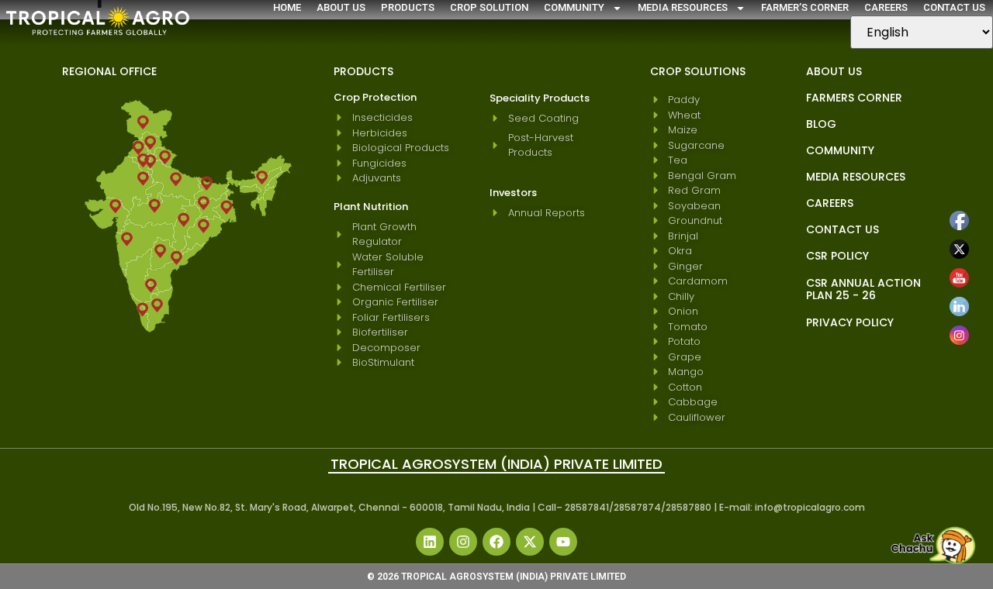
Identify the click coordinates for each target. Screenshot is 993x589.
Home (287, 7)
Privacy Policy (850, 322)
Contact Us (954, 7)
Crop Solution (489, 7)
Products (407, 7)
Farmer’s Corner (805, 7)
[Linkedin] (430, 542)
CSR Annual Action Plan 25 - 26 (863, 289)
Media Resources (683, 7)
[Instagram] (463, 542)
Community (574, 7)
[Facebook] (496, 542)
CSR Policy (837, 256)
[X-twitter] (530, 542)
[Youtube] (563, 542)
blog (821, 124)
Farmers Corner (854, 97)
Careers (886, 7)
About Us (341, 7)
